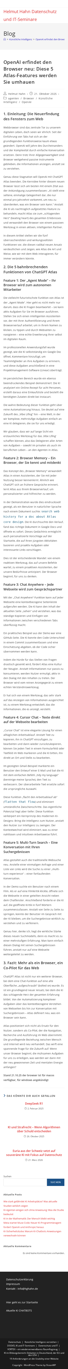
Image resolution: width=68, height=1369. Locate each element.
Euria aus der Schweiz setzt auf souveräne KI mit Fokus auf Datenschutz (34, 1153)
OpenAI (27, 102)
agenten (13, 98)
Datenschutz (14, 1342)
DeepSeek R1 (34, 1104)
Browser (28, 98)
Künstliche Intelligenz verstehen (41, 1342)
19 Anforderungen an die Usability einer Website (34, 1358)
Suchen (7, 1176)
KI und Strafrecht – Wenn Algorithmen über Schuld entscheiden (34, 1129)
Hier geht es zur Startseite (22, 1302)
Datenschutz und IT (48, 1345)
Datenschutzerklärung (19, 1279)
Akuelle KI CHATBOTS (19, 1310)
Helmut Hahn (17, 94)
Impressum (13, 1284)
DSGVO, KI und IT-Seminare (21, 1345)
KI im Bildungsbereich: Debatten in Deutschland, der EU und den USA (34, 1354)
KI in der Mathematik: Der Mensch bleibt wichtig (29, 1218)
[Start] (4, 39)
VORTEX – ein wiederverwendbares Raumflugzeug (32, 1349)
